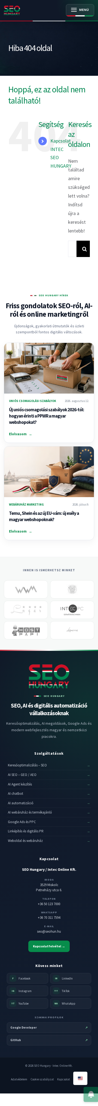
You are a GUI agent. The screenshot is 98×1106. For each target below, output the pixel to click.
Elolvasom (20, 434)
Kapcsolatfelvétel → (49, 946)
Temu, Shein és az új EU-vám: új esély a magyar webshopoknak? (44, 516)
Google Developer (49, 1027)
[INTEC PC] (72, 610)
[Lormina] (72, 630)
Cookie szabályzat (42, 1079)
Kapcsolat (63, 1079)
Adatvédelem (19, 1079)
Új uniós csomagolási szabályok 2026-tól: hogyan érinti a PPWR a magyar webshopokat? (46, 416)
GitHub (49, 1040)
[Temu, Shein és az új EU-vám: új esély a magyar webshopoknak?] (49, 471)
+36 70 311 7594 (49, 917)
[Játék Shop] (72, 589)
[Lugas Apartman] (26, 610)
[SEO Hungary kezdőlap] (22, 10)
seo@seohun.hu (49, 931)
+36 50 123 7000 (49, 904)
